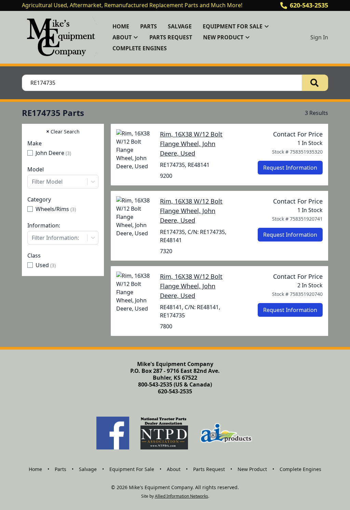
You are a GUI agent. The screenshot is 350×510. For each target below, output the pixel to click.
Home (120, 26)
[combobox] (62, 181)
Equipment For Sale (131, 469)
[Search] (315, 83)
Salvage (180, 26)
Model (35, 169)
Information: (43, 225)
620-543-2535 (309, 5)
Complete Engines (139, 48)
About (173, 469)
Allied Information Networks (181, 496)
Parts (148, 26)
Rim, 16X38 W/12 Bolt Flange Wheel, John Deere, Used (191, 143)
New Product (252, 469)
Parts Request (170, 37)
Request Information (290, 167)
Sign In (319, 37)
